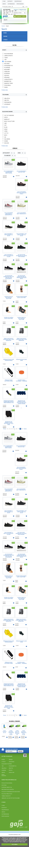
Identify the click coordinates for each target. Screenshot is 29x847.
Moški (5, 32)
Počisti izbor (5, 90)
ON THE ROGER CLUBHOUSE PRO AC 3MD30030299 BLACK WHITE (21, 277)
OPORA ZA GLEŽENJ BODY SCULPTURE (8, 318)
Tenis (10, 763)
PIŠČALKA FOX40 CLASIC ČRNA (21, 360)
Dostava (4, 785)
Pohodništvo (12, 766)
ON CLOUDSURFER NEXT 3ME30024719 (21, 213)
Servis (4, 3)
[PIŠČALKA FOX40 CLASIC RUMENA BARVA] (8, 352)
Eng (26, 6)
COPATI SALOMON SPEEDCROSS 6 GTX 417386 (24, 732)
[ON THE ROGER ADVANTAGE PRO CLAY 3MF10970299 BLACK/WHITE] (8, 268)
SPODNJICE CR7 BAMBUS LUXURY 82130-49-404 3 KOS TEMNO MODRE (21, 402)
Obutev (11, 768)
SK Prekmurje (11, 3)
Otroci (5, 39)
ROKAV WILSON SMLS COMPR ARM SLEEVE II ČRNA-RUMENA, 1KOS (9, 401)
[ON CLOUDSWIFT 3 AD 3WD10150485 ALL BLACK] (21, 226)
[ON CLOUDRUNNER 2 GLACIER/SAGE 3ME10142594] (8, 163)
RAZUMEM (14, 844)
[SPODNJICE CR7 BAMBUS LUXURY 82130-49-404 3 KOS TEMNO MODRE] (21, 393)
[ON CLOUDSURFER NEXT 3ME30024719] (21, 205)
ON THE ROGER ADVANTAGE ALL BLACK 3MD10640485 (21, 255)
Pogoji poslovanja (7, 783)
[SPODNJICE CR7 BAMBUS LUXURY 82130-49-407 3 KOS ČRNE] (8, 414)
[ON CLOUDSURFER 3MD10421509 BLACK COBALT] (21, 184)
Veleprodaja (18, 1)
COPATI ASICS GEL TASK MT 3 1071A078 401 (17, 732)
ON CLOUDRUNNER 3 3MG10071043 (21, 172)
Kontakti (10, 1)
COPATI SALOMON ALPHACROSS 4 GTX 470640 (11, 732)
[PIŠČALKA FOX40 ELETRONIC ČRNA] (8, 372)
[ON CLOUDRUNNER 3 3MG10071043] (21, 163)
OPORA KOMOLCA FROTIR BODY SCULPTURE (8, 297)
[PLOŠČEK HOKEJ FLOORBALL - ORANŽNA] (21, 372)
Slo (23, 6)
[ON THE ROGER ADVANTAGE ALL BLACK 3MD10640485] (21, 247)
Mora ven (11, 772)
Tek (3, 766)
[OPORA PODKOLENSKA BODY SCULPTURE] (21, 289)
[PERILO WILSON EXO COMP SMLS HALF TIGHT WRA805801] (8, 331)
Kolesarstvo (5, 763)
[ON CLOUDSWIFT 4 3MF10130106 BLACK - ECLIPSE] (8, 247)
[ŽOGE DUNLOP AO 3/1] (4, 726)
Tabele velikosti (6, 795)
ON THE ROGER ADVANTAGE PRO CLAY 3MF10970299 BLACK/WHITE (8, 277)
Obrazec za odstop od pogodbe (11, 798)
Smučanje (11, 761)
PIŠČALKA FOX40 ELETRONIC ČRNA (9, 381)
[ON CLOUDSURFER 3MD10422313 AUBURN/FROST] (8, 205)
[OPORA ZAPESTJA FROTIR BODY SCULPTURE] (21, 310)
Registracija (22, 9)
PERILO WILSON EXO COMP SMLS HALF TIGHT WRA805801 (8, 339)
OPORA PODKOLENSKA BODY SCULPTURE (21, 297)
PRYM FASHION (20, 3)
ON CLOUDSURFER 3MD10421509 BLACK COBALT (21, 192)
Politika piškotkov (7, 793)
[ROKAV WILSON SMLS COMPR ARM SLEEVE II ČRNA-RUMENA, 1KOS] (8, 393)
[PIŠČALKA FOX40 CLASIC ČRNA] (21, 352)
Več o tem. (22, 841)
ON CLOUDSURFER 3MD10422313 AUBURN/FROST (8, 213)
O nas (4, 1)
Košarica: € (20, 16)
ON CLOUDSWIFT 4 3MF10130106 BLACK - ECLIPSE (9, 255)
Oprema (4, 770)
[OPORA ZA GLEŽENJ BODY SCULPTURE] (8, 310)
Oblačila (4, 768)
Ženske (5, 36)
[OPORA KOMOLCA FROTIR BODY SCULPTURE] (8, 289)
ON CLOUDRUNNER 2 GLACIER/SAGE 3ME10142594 (8, 172)
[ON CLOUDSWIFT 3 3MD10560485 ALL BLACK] (8, 226)
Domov (3, 26)
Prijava (16, 9)
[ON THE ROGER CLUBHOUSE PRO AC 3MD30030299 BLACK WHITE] (21, 268)
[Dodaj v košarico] (13, 176)
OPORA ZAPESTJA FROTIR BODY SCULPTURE (21, 318)
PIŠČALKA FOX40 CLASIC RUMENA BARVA (8, 360)
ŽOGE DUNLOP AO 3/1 (4, 731)
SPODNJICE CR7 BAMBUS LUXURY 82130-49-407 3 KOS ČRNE (8, 423)
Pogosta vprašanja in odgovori (11, 791)
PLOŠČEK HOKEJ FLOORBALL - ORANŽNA (21, 381)
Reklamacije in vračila (8, 789)
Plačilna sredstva (7, 787)
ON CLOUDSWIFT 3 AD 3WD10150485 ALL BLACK (21, 234)
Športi (10, 770)
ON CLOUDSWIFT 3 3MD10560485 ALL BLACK (8, 234)
